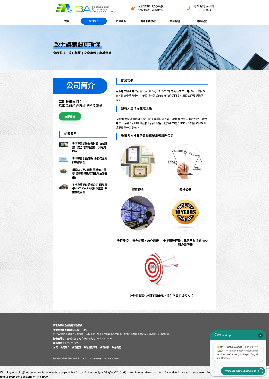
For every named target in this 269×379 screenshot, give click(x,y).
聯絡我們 (202, 21)
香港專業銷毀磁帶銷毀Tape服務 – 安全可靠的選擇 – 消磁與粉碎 (89, 147)
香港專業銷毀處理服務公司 (72, 358)
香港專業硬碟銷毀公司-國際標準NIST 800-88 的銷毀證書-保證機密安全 (89, 188)
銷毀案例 (175, 21)
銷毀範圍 (121, 21)
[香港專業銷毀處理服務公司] (85, 13)
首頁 (66, 21)
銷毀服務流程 (148, 21)
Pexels (116, 358)
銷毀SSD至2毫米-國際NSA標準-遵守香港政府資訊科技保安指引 (89, 173)
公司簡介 (94, 21)
